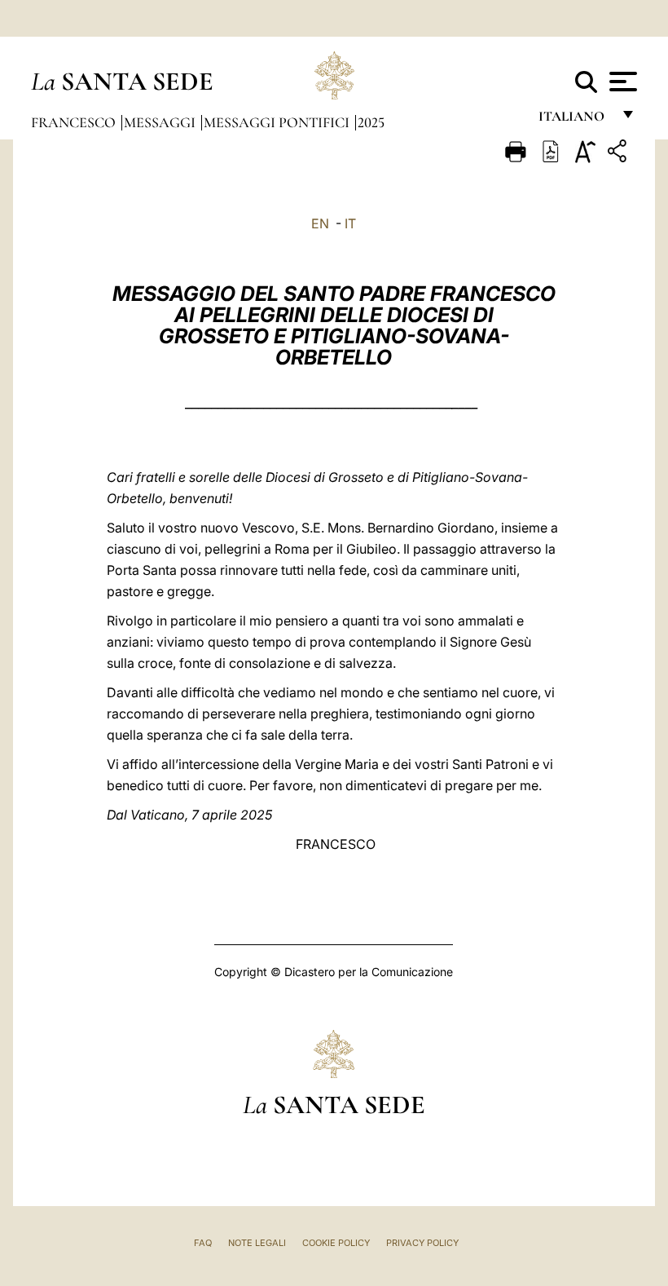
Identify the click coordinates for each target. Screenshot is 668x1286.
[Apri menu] (621, 81)
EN (320, 223)
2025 (371, 122)
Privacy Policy (422, 1242)
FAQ (203, 1242)
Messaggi (161, 122)
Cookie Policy (336, 1242)
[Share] (619, 153)
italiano (575, 120)
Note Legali (257, 1242)
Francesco (75, 122)
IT (350, 223)
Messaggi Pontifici (278, 122)
